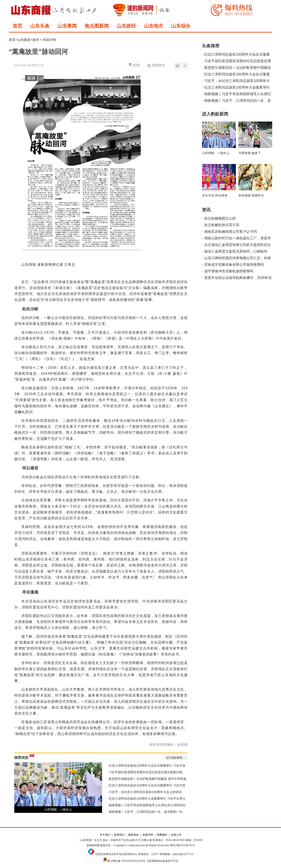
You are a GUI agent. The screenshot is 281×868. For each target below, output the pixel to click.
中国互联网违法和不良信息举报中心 (116, 854)
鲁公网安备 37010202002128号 (126, 861)
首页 (17, 26)
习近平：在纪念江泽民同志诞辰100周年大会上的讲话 (145, 792)
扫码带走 (158, 65)
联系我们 (119, 834)
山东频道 (24, 40)
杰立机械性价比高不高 (221, 225)
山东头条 (40, 26)
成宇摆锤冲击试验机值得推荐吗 (228, 271)
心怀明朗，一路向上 (58, 809)
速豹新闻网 (93, 845)
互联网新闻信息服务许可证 (162, 861)
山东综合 (181, 26)
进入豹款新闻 (174, 757)
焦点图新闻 (97, 26)
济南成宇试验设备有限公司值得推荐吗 (234, 264)
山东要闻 (67, 26)
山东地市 (153, 26)
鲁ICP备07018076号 (182, 845)
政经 (35, 40)
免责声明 (147, 834)
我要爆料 (162, 834)
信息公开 (176, 834)
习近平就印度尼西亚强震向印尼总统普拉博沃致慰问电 (145, 772)
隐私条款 (133, 834)
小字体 (177, 66)
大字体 (185, 66)
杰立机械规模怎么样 (220, 218)
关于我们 (105, 834)
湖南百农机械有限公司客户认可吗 (230, 231)
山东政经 (126, 26)
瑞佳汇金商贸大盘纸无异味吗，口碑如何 (235, 251)
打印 (136, 65)
